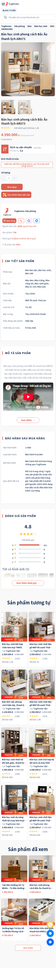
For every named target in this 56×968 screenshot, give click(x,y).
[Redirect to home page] (12, 4)
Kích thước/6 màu (10, 158)
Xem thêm (37, 147)
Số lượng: (5, 172)
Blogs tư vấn (9, 10)
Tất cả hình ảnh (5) (15, 569)
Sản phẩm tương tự (28, 602)
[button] (3, 178)
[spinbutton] (9, 178)
